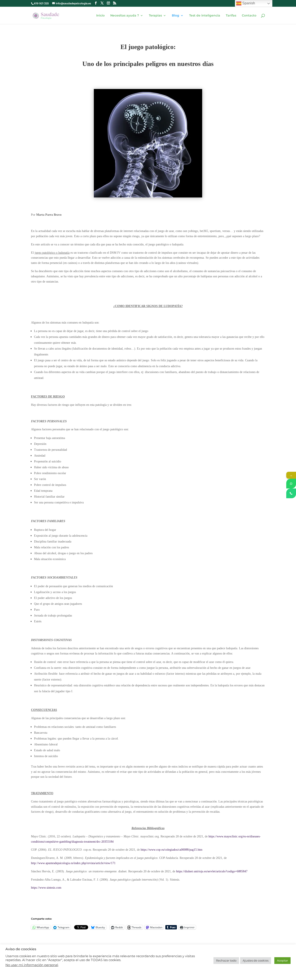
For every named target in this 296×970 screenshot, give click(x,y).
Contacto (249, 15)
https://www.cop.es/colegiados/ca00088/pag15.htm (171, 849)
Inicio (100, 15)
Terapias (155, 15)
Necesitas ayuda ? (124, 15)
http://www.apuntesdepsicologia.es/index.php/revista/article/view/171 (73, 863)
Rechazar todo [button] (226, 960)
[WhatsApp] (291, 483)
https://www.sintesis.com (46, 887)
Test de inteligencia (204, 15)
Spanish (248, 3)
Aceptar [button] (282, 960)
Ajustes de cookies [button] (255, 960)
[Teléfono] (291, 493)
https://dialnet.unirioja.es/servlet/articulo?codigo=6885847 (211, 871)
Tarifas (231, 15)
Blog (175, 15)
